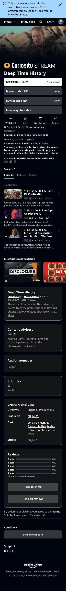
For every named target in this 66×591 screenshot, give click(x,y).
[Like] (26, 118)
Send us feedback (42, 571)
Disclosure (22, 272)
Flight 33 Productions (41, 410)
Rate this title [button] (33, 486)
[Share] (56, 118)
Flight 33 (33, 416)
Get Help (9, 551)
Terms (56, 511)
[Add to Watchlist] (11, 118)
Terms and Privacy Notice (18, 571)
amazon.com (16, 10)
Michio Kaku (48, 158)
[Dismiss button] (60, 4)
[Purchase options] (59, 192)
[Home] (28, 21)
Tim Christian (43, 430)
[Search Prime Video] (41, 21)
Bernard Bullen (34, 158)
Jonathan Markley (17, 158)
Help (56, 571)
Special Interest (30, 143)
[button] (23, 476)
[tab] (9, 175)
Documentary (11, 143)
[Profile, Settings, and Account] (61, 21)
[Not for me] (40, 118)
